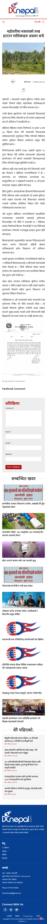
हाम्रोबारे (9, 916)
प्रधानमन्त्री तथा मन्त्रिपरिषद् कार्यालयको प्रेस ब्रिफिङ (23, 639)
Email (8, 443)
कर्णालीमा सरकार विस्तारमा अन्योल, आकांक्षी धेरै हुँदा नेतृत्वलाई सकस (23, 505)
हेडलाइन (4, 858)
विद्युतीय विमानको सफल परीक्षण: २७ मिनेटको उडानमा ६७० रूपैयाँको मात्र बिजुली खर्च (21, 740)
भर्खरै (39, 22)
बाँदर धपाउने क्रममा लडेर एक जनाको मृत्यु (19, 561)
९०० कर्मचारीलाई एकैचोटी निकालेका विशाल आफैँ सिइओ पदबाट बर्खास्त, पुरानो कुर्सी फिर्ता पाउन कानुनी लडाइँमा (23, 764)
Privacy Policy (28, 916)
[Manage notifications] (41, 918)
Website (8, 454)
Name (8, 431)
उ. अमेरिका (5, 848)
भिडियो (4, 855)
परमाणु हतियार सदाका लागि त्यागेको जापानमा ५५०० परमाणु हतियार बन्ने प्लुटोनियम (21, 778)
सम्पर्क (38, 916)
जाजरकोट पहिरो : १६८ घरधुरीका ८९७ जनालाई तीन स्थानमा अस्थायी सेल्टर (22, 533)
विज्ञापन (17, 916)
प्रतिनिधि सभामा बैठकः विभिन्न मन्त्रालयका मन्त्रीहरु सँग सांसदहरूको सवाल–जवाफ (22, 666)
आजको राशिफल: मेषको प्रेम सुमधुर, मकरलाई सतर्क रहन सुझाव (23, 790)
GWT (26, 921)
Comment (9, 408)
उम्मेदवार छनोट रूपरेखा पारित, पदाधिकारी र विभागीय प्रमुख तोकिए (20, 612)
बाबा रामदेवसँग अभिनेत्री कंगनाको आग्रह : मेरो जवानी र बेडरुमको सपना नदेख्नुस (21, 751)
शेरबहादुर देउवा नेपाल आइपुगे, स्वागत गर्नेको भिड (22, 693)
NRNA (4, 851)
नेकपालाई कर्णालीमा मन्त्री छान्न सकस (17, 586)
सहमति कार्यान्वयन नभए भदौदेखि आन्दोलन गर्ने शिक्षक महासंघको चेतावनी (21, 720)
